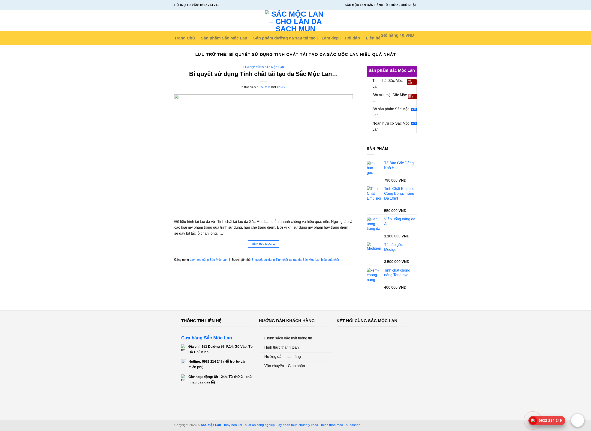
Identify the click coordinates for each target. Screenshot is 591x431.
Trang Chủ (184, 38)
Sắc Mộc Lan (211, 425)
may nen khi (233, 425)
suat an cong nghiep (260, 425)
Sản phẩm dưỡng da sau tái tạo (284, 38)
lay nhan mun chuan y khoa (298, 425)
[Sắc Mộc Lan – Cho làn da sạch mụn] (295, 20)
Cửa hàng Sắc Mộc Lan (206, 337)
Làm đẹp (330, 38)
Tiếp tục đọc (263, 243)
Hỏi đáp (352, 38)
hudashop (353, 425)
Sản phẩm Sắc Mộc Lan (224, 38)
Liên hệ (373, 38)
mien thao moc (332, 425)
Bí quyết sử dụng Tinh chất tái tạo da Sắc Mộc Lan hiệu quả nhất (295, 259)
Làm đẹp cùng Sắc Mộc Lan (263, 67)
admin (281, 87)
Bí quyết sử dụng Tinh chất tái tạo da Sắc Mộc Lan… (263, 74)
